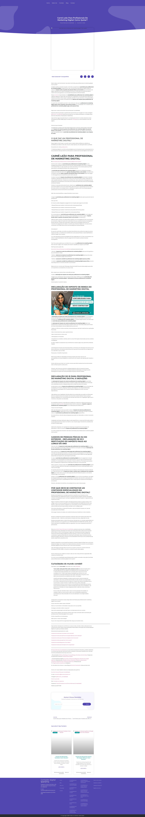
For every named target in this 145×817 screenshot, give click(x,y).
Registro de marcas (97, 788)
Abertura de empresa (97, 780)
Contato (73, 3)
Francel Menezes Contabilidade (59, 649)
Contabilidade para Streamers (73, 796)
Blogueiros (76, 658)
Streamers (73, 660)
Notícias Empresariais (76, 665)
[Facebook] (44, 797)
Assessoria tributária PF (98, 785)
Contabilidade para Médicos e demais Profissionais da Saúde (85, 791)
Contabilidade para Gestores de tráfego (84, 800)
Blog (67, 3)
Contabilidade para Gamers (73, 799)
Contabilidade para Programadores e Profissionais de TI (84, 786)
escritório (56, 95)
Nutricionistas (84, 655)
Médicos (61, 655)
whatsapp (74, 119)
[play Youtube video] (72, 303)
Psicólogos (65, 655)
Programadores (56, 663)
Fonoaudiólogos (72, 655)
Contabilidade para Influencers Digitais (73, 785)
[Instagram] (47, 797)
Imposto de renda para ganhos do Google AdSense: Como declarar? (83, 758)
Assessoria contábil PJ (97, 782)
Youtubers (66, 658)
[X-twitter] (53, 797)
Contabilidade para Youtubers (73, 781)
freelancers (71, 661)
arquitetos (62, 663)
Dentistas (78, 655)
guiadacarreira (64, 147)
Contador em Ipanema (58, 681)
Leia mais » (61, 767)
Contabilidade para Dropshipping (73, 807)
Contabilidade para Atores (73, 803)
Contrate (61, 3)
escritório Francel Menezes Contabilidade (61, 249)
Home (48, 3)
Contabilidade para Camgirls (73, 792)
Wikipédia (78, 566)
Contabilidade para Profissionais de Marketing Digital (73, 811)
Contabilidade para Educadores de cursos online (85, 796)
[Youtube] (50, 797)
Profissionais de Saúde (67, 656)
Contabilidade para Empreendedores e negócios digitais (84, 804)
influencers (71, 658)
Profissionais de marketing (62, 661)
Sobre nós (54, 3)
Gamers (68, 660)
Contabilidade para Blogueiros (73, 788)
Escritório (61, 403)
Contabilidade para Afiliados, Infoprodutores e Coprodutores (85, 781)
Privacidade (62, 788)
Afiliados (64, 660)
